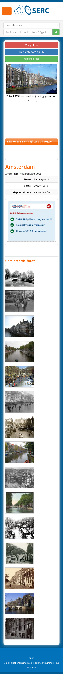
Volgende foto (31, 58)
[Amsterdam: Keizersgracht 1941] (19, 477)
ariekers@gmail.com (22, 662)
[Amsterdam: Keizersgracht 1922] (19, 503)
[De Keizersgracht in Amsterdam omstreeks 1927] (19, 427)
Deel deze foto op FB (31, 52)
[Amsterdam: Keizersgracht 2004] (19, 326)
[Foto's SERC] (31, 11)
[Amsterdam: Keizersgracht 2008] (19, 376)
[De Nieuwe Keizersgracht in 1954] (19, 402)
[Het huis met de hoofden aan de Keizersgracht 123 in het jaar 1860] (19, 629)
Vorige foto (31, 45)
